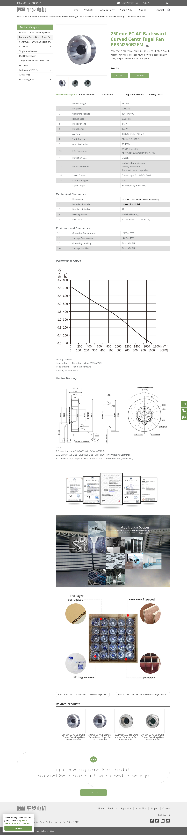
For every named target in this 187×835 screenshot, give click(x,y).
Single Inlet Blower (28, 51)
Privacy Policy (40, 831)
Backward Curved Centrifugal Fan (35, 37)
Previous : (84, 694)
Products (112, 808)
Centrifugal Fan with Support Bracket (36, 41)
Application (126, 808)
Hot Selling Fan (26, 79)
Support (154, 808)
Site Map (50, 831)
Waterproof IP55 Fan (29, 70)
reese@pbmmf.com (129, 3)
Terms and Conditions (20, 823)
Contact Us (94, 792)
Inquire (119, 75)
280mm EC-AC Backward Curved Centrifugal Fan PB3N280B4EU (126, 737)
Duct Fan (23, 65)
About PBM (140, 808)
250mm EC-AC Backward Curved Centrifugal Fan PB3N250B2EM (73, 737)
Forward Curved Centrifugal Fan (34, 32)
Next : (144, 694)
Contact (166, 808)
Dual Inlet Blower (27, 56)
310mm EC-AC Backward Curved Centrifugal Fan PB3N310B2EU (152, 737)
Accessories (24, 74)
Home (101, 808)
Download (139, 75)
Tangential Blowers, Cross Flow (34, 60)
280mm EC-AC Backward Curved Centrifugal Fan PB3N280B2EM (99, 737)
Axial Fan (147, 3)
